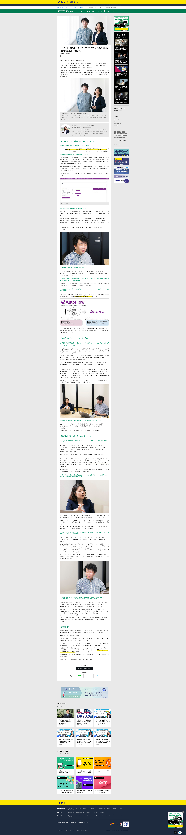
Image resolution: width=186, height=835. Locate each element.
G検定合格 (73, 285)
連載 (112, 11)
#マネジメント (122, 137)
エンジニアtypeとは (120, 108)
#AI (115, 131)
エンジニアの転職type (73, 815)
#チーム (116, 137)
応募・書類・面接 (80, 812)
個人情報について (71, 830)
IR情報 (62, 830)
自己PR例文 (71, 809)
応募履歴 (79, 808)
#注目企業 (119, 131)
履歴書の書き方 (102, 808)
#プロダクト (123, 133)
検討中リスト (86, 808)
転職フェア (94, 808)
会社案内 (58, 830)
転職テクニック (117, 123)
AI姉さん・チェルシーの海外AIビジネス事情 (81, 63)
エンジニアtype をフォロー (85, 668)
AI (60, 55)
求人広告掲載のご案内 (83, 830)
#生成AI (119, 135)
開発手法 (116, 125)
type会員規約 (76, 830)
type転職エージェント (115, 815)
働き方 (83, 11)
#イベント (124, 135)
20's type (99, 815)
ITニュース (99, 11)
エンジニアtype (92, 815)
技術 (115, 121)
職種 (115, 118)
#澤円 (115, 135)
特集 (108, 11)
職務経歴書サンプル (112, 808)
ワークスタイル (117, 119)
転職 (93, 11)
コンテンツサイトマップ (100, 812)
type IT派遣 (124, 815)
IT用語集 (116, 116)
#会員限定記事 (117, 133)
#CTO (123, 131)
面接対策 (120, 808)
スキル (88, 11)
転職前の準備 (71, 812)
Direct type (106, 815)
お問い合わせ (119, 110)
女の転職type (83, 815)
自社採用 (65, 830)
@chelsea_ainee (87, 127)
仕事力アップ (89, 812)
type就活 (71, 816)
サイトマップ (117, 144)
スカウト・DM (72, 808)
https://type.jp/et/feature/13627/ (71, 635)
